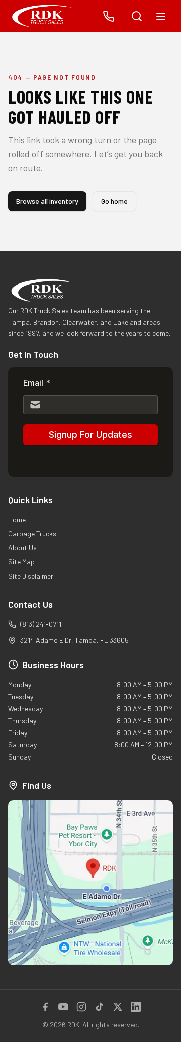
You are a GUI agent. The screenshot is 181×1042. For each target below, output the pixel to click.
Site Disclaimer (30, 576)
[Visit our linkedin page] (136, 1007)
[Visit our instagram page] (81, 1007)
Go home (114, 201)
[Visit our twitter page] (118, 1007)
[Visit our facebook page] (45, 1007)
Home (17, 519)
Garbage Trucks (32, 533)
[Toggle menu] (161, 16)
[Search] (137, 16)
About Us (22, 547)
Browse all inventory (47, 201)
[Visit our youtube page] (63, 1007)
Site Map (21, 561)
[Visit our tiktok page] (100, 1007)
